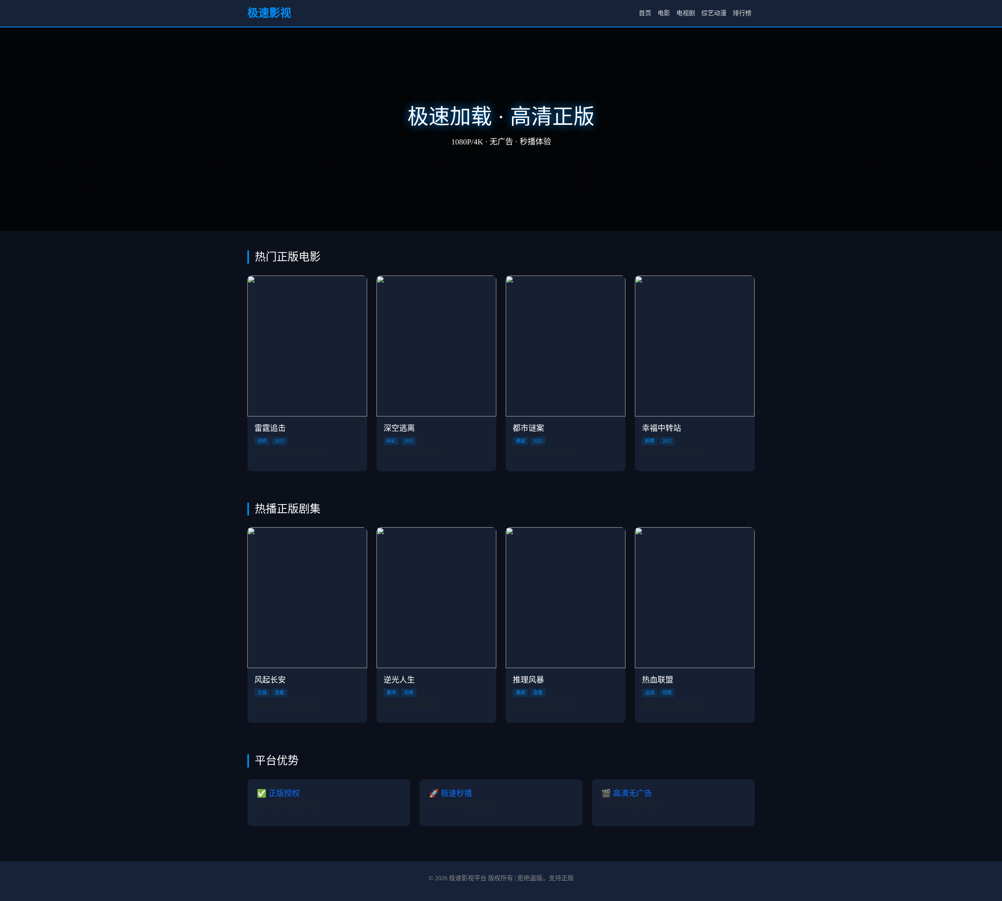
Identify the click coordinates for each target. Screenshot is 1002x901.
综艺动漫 (713, 13)
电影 (664, 13)
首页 (645, 13)
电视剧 (685, 13)
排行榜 (742, 13)
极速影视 (269, 13)
